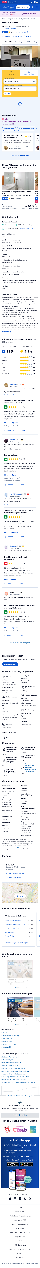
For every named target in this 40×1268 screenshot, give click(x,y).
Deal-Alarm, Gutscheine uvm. (20, 1216)
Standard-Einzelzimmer (14, 395)
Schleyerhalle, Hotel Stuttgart (11, 1063)
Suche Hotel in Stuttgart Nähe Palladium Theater (18, 1082)
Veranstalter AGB (20, 1220)
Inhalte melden (20, 1212)
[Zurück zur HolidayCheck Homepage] (8, 7)
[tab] (11, 73)
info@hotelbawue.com (16, 874)
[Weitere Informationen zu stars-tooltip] (27, 980)
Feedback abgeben (20, 1115)
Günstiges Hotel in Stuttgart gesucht (13, 1074)
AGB (20, 1241)
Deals (4, 2)
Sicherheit (20, 1253)
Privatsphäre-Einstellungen (20, 1232)
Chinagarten (9, 932)
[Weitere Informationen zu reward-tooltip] (20, 478)
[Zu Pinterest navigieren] (25, 1198)
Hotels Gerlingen (7, 1041)
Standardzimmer (12, 505)
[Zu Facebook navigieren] (10, 1198)
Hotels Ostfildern (7, 1047)
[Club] (13, 14)
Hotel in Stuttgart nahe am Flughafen (14, 1068)
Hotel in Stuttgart (7, 1060)
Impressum (20, 1257)
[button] (16, 56)
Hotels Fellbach (6, 1033)
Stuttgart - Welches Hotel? (10, 1057)
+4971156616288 (15, 877)
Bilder (29, 42)
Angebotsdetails (16, 848)
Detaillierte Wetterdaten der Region (20, 1096)
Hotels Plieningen (7, 1038)
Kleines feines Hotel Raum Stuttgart (13, 1080)
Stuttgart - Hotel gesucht (9, 1065)
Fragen (36, 42)
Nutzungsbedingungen (20, 1224)
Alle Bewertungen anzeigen (19, 643)
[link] (32, 7)
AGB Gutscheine (20, 1245)
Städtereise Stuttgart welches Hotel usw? (15, 1071)
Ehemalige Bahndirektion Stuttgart (16, 924)
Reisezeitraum (8, 78)
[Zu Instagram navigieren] (15, 1198)
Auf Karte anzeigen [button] (10, 28)
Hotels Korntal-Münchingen (10, 1036)
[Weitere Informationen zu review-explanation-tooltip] (27, 32)
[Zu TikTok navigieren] (20, 1198)
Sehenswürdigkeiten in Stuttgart (16, 943)
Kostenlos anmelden (29, 13)
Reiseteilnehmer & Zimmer (13, 85)
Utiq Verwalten (20, 1237)
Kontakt (27, 2)
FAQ (20, 1208)
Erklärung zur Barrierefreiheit (20, 1249)
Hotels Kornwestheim (8, 1044)
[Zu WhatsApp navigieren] (29, 1198)
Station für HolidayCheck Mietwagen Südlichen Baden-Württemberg (30, 767)
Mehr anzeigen (7, 332)
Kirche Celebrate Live (12, 928)
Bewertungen (19, 42)
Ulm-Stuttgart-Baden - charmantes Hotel (15, 1077)
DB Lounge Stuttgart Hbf (14, 921)
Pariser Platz (9, 936)
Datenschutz (20, 1228)
